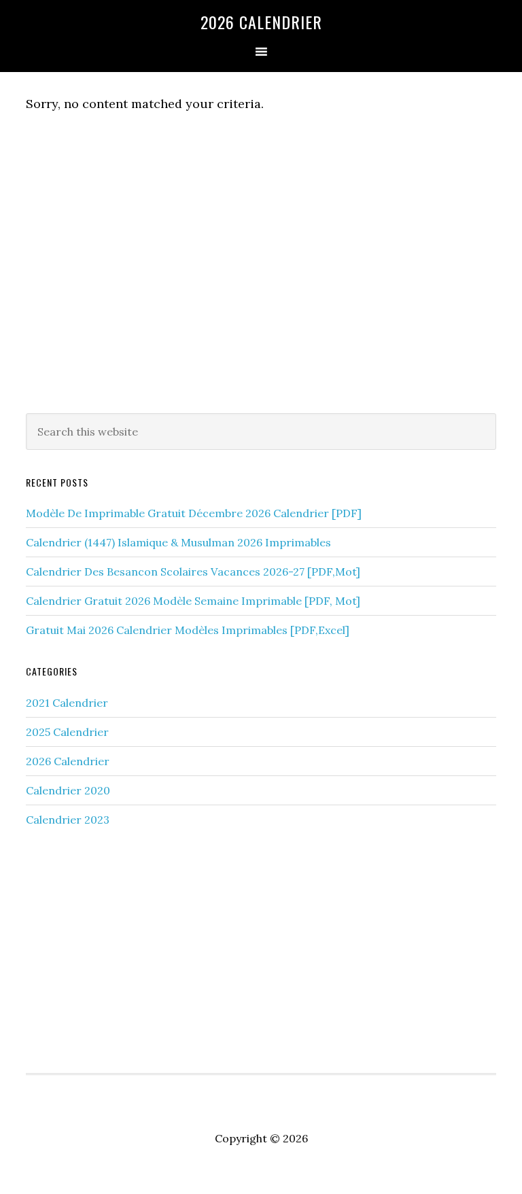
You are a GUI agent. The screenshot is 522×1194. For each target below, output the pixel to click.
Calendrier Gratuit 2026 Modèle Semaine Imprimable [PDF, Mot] (193, 601)
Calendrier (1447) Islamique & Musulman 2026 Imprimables (178, 542)
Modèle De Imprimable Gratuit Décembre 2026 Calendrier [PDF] (194, 513)
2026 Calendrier (261, 22)
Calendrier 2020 (68, 790)
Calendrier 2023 (67, 819)
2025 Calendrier (67, 732)
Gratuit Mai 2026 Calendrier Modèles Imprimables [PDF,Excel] (187, 630)
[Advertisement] (260, 291)
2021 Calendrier (67, 702)
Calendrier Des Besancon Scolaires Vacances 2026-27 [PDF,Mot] (193, 571)
